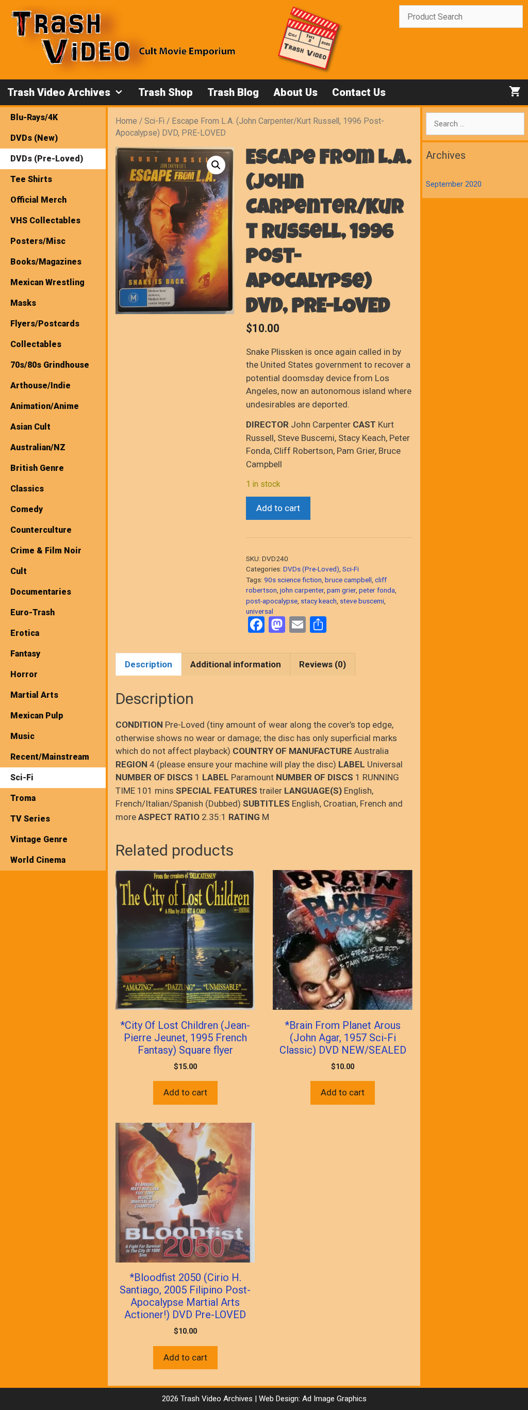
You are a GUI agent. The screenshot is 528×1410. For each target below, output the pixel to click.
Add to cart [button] (185, 1092)
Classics (27, 489)
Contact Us (359, 92)
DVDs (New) (34, 138)
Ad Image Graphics (333, 1398)
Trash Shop (165, 92)
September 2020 (454, 184)
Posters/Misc (37, 241)
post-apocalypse (272, 601)
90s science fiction (293, 580)
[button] (216, 165)
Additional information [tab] (235, 664)
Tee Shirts (31, 179)
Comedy (26, 509)
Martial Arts (34, 695)
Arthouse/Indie (40, 385)
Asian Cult (30, 427)
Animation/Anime (44, 406)
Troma (23, 798)
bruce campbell (348, 580)
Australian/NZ (37, 447)
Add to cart (278, 508)
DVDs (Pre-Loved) (311, 569)
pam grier (341, 590)
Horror (24, 674)
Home (126, 121)
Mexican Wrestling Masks (47, 292)
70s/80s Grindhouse (49, 365)
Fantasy (25, 654)
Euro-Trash (32, 612)
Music (22, 736)
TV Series (30, 819)
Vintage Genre (39, 839)
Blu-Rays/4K (34, 117)
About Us (295, 92)
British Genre (37, 468)
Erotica (24, 633)
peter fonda (377, 590)
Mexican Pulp (36, 715)
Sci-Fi (154, 121)
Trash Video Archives (58, 92)
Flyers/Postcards (44, 324)
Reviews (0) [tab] (322, 664)
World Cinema (37, 860)
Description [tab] (148, 664)
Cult (18, 571)
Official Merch (38, 200)
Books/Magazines (45, 262)
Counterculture (41, 530)
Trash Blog (233, 92)
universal (259, 611)
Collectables (35, 344)
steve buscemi (362, 601)
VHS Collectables (45, 220)
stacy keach (319, 601)
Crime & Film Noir (45, 550)
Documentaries (40, 592)
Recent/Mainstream (49, 757)
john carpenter (302, 590)
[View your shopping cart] (515, 92)
